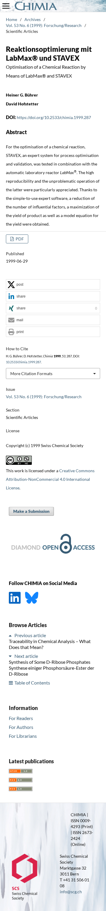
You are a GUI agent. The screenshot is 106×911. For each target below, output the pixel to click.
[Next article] (11, 656)
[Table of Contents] (11, 682)
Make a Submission (31, 511)
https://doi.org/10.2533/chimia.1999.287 (54, 117)
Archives (32, 19)
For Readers (21, 718)
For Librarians (23, 736)
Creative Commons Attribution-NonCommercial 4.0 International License (50, 479)
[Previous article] (11, 635)
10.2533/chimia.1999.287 (23, 362)
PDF (19, 238)
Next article (26, 656)
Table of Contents (32, 682)
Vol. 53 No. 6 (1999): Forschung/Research (44, 25)
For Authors (21, 727)
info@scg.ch (71, 891)
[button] (53, 284)
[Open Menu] (6, 6)
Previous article (30, 635)
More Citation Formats (31, 373)
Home (11, 19)
